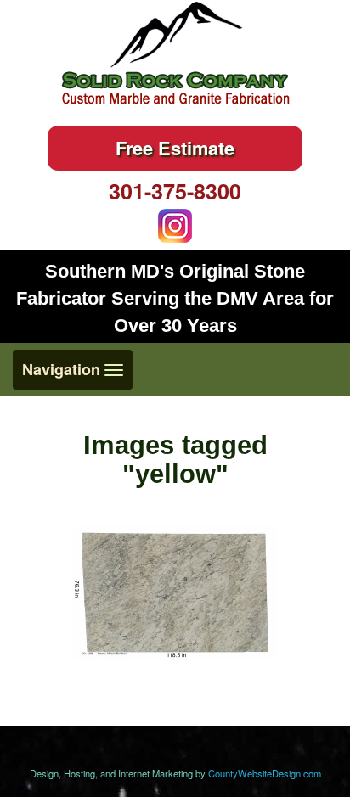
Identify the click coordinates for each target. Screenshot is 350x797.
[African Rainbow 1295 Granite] (175, 592)
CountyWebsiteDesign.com (264, 773)
